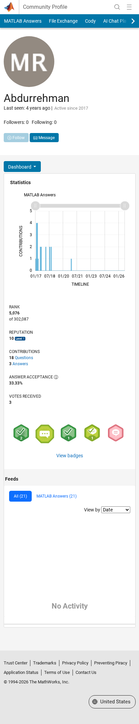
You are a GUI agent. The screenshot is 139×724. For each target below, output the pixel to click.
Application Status (21, 672)
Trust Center (15, 662)
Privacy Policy (75, 662)
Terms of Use (57, 672)
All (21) (20, 496)
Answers (20, 363)
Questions (24, 357)
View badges (69, 455)
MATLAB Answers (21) (56, 496)
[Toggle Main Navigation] (129, 7)
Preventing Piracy (110, 662)
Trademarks (44, 662)
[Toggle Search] (117, 7)
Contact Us (86, 672)
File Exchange (63, 21)
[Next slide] (127, 21)
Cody (90, 21)
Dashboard (20, 167)
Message (46, 137)
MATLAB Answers (22, 21)
